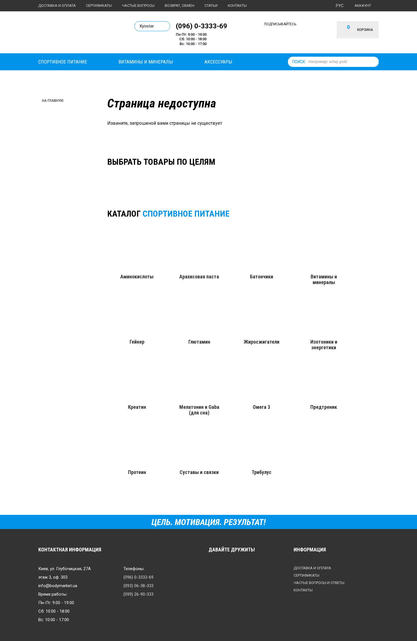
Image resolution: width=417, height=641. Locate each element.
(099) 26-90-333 (138, 594)
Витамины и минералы (146, 62)
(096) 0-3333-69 (201, 25)
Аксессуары (218, 62)
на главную (53, 101)
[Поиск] (373, 62)
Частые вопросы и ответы (319, 583)
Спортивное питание (62, 62)
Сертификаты (99, 5)
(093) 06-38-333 (138, 585)
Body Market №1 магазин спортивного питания (77, 33)
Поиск (298, 62)
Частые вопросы (138, 5)
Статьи (211, 5)
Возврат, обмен (179, 5)
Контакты (237, 5)
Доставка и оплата (57, 5)
